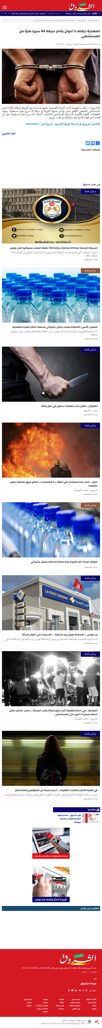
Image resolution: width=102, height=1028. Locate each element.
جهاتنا (62, 1002)
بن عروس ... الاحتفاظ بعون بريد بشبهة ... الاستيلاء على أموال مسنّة (60, 634)
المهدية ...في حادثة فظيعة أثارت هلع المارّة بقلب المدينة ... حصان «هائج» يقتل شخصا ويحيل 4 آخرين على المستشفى (53, 712)
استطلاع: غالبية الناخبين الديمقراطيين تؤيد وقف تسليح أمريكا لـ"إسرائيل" (58, 13)
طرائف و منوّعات (41, 1005)
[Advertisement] (51, 929)
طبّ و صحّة (60, 1005)
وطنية (45, 999)
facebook (83, 990)
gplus (76, 990)
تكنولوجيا (28, 999)
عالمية (29, 1005)
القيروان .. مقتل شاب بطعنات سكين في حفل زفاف (69, 406)
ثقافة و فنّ (92, 1002)
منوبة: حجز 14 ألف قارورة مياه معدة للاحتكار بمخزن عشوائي (64, 561)
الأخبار (94, 13)
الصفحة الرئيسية (93, 20)
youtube (72, 990)
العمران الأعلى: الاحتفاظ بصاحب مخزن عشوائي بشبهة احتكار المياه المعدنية (55, 327)
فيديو (94, 1008)
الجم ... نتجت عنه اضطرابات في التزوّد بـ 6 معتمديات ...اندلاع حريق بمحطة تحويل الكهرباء (54, 484)
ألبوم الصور (76, 999)
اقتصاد (61, 999)
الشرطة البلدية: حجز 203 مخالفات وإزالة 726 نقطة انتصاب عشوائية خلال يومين (54, 248)
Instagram (69, 990)
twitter (86, 990)
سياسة (61, 1008)
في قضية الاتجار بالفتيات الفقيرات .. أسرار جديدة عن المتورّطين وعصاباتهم (56, 790)
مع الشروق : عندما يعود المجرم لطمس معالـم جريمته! (69, 818)
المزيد (4, 7)
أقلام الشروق (91, 999)
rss (79, 990)
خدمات (29, 1002)
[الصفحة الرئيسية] (81, 5)
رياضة (94, 1005)
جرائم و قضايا (81, 20)
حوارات (45, 1002)
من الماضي (76, 1008)
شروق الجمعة (74, 1005)
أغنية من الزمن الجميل (42, 1010)
